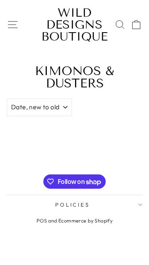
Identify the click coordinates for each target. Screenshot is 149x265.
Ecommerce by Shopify (85, 220)
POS (42, 220)
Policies (72, 204)
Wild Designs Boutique (74, 25)
